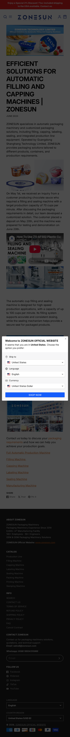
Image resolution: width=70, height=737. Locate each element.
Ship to (12, 356)
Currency (14, 380)
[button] (35, 362)
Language (14, 368)
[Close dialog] (65, 339)
